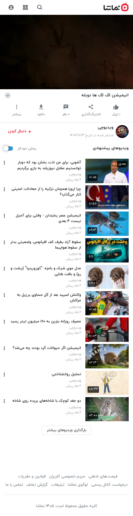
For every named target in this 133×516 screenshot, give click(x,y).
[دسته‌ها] (25, 7)
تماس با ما (14, 485)
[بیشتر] (4, 163)
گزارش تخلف (37, 485)
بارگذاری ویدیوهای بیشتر (66, 430)
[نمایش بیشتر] (8, 95)
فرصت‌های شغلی (102, 476)
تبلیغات (57, 485)
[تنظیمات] (11, 7)
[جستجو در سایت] (39, 7)
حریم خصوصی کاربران (67, 476)
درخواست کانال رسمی (109, 485)
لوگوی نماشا (78, 485)
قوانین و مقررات (31, 476)
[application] (66, 52)
